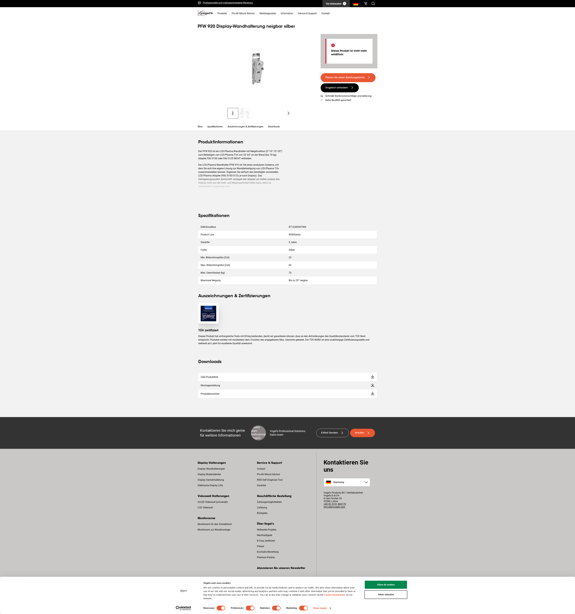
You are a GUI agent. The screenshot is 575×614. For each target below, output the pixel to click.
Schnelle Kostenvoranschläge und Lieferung (226, 3)
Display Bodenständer (209, 474)
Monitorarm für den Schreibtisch (215, 524)
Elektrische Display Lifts (210, 485)
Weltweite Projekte (266, 529)
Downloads (274, 127)
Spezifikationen (215, 127)
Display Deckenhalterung (211, 479)
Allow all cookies (386, 584)
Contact (261, 468)
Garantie (261, 485)
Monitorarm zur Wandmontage (214, 529)
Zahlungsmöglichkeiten (269, 502)
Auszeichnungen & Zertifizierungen (245, 127)
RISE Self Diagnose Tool (270, 479)
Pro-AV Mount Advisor (268, 474)
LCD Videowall (205, 507)
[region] (257, 69)
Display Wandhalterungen (211, 468)
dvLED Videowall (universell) (213, 502)
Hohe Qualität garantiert (338, 100)
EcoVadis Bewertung (268, 551)
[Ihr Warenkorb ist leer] (365, 3)
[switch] (250, 608)
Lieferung (262, 507)
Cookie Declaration (334, 594)
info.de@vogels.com (334, 507)
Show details (320, 608)
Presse (260, 546)
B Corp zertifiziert (266, 540)
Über (200, 127)
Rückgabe (262, 513)
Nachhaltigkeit (264, 535)
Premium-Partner (266, 557)
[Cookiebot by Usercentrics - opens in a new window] (183, 608)
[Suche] (355, 4)
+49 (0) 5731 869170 (335, 504)
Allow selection (386, 594)
